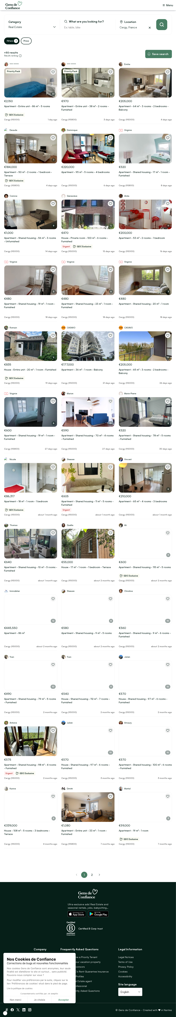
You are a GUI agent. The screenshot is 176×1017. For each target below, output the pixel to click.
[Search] (161, 24)
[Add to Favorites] (53, 72)
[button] (5, 1013)
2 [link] (92, 875)
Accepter (63, 999)
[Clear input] (108, 27)
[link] (99, 875)
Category (14, 22)
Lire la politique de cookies (19, 988)
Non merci (15, 999)
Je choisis (39, 999)
